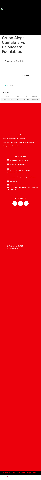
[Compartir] (5, 476)
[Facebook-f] (14, 203)
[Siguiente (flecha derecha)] (5, 479)
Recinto (12, 85)
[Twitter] (20, 203)
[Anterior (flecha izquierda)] (1, 479)
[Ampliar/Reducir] (12, 476)
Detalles (5, 85)
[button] (20, 3)
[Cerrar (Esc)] (1, 476)
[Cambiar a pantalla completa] (9, 476)
